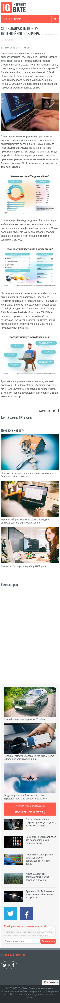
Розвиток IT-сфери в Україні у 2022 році (23, 566)
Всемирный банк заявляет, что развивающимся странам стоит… (41, 840)
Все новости (51, 34)
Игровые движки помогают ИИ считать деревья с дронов (38, 877)
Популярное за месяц (30, 812)
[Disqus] (30, 628)
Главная (9, 40)
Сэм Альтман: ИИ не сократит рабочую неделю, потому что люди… (41, 822)
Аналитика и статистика (20, 417)
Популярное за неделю (29, 805)
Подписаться (48, 941)
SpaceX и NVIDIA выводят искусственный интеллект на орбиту (41, 894)
